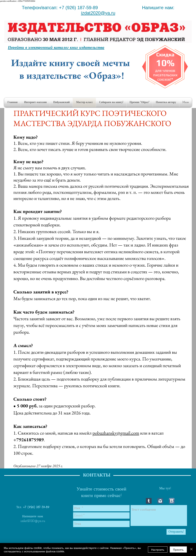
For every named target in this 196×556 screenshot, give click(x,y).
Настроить (157, 549)
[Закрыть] (191, 549)
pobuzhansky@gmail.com (115, 433)
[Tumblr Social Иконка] (149, 501)
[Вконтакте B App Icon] (172, 501)
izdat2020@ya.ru (98, 13)
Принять (178, 549)
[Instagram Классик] (160, 501)
